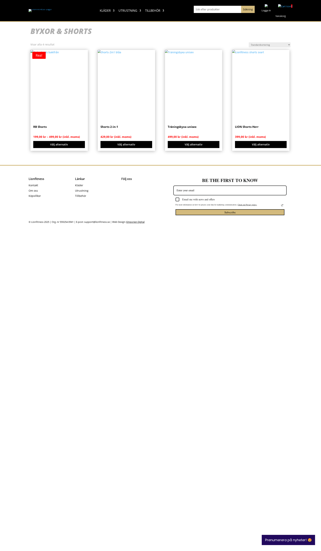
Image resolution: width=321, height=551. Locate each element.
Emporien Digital (135, 222)
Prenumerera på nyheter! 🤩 (288, 540)
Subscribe (230, 212)
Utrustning (128, 11)
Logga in (266, 10)
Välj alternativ (59, 144)
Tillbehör (152, 11)
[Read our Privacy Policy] (282, 205)
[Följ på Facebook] (124, 186)
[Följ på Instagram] (133, 186)
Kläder (105, 11)
